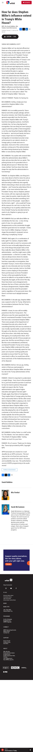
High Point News (7, 598)
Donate (8, 564)
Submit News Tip (7, 611)
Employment (6, 654)
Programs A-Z (7, 620)
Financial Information (9, 653)
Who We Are (6, 651)
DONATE (27, 2)
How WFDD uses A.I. (8, 659)
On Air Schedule (7, 619)
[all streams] (31, 750)
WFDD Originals (7, 622)
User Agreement (7, 658)
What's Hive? (6, 631)
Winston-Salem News (8, 595)
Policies (5, 657)
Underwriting (6, 642)
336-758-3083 (7, 609)
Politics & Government (9, 469)
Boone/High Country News (9, 600)
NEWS (5, 603)
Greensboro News (7, 597)
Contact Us (6, 632)
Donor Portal (6, 640)
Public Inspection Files (9, 655)
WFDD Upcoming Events (9, 630)
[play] (3, 750)
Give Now (5, 643)
